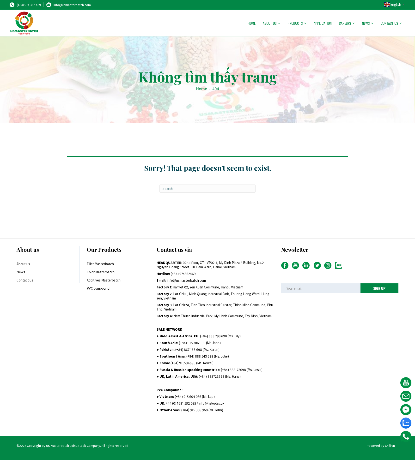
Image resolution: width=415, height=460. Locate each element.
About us (270, 23)
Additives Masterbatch (104, 280)
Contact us (389, 23)
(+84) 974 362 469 (29, 5)
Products (295, 23)
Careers (345, 23)
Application (323, 23)
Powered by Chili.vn (381, 445)
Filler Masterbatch (100, 264)
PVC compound (98, 288)
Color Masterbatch (101, 272)
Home (252, 23)
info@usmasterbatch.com (72, 5)
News (366, 23)
